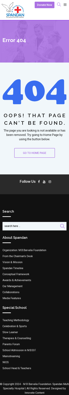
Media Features (12, 298)
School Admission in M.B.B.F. (19, 350)
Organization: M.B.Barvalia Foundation (24, 250)
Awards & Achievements (17, 280)
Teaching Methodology (16, 320)
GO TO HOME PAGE (34, 153)
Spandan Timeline (13, 268)
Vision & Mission (12, 262)
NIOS (6, 362)
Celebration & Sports (15, 326)
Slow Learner (10, 332)
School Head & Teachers (17, 368)
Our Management (12, 286)
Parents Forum (11, 344)
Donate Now (44, 5)
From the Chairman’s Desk (18, 256)
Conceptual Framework (16, 274)
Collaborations (11, 292)
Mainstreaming (11, 356)
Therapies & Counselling (17, 338)
